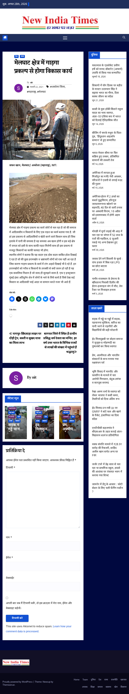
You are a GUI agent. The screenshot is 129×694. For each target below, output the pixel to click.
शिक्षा (93, 687)
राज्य (22, 56)
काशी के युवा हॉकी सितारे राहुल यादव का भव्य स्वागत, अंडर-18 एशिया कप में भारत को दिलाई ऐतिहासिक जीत (107, 115)
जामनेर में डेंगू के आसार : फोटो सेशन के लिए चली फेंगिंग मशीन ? (107, 488)
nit (31, 82)
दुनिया (93, 679)
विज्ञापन (123, 687)
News (11, 412)
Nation (12, 408)
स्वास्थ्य (108, 687)
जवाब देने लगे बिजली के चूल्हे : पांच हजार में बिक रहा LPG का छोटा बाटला (107, 262)
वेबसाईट (10, 578)
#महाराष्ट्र (31, 92)
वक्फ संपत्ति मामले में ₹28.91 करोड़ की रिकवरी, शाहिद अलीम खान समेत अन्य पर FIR (107, 450)
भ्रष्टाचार (123, 679)
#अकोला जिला (57, 87)
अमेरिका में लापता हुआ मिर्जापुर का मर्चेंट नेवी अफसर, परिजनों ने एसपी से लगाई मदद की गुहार (107, 178)
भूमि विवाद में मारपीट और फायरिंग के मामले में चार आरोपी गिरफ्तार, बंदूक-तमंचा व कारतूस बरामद (106, 377)
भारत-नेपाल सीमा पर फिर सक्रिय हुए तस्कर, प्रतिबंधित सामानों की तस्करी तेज (105, 156)
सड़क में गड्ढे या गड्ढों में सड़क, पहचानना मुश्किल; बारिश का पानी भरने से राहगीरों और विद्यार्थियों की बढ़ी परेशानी (106, 324)
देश (16, 56)
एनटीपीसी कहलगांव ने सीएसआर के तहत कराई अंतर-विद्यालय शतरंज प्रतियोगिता (107, 431)
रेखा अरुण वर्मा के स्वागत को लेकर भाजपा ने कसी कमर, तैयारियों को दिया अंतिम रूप (106, 395)
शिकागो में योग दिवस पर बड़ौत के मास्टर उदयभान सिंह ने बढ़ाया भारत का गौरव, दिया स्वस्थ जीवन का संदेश (107, 91)
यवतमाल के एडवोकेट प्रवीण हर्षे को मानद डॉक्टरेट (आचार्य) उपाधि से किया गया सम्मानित (107, 69)
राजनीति (114, 679)
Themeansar (9, 685)
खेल (116, 687)
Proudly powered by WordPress (18, 682)
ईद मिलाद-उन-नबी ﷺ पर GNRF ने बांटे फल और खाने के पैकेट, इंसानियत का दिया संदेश (106, 413)
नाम (9, 537)
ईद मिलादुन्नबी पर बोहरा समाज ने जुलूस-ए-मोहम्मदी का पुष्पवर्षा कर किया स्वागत (107, 342)
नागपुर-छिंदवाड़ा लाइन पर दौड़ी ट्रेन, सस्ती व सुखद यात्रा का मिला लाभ (25, 338)
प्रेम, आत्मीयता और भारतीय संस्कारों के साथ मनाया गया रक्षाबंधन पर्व (105, 359)
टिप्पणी (10, 468)
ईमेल (9, 558)
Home (76, 679)
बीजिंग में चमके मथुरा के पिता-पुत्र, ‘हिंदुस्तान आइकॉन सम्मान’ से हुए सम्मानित (107, 136)
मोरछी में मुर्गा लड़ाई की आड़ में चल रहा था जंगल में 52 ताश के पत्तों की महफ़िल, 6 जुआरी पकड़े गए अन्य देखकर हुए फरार (107, 239)
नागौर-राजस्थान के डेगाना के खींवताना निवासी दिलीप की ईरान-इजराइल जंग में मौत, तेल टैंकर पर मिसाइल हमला (107, 284)
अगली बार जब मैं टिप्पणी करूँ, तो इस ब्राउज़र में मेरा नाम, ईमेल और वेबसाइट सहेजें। (39, 606)
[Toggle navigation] (65, 37)
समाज (17, 421)
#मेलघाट (41, 92)
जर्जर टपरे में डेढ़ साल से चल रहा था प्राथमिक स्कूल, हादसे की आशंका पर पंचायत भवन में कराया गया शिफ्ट (107, 470)
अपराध (85, 687)
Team (85, 679)
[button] (124, 38)
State (11, 417)
